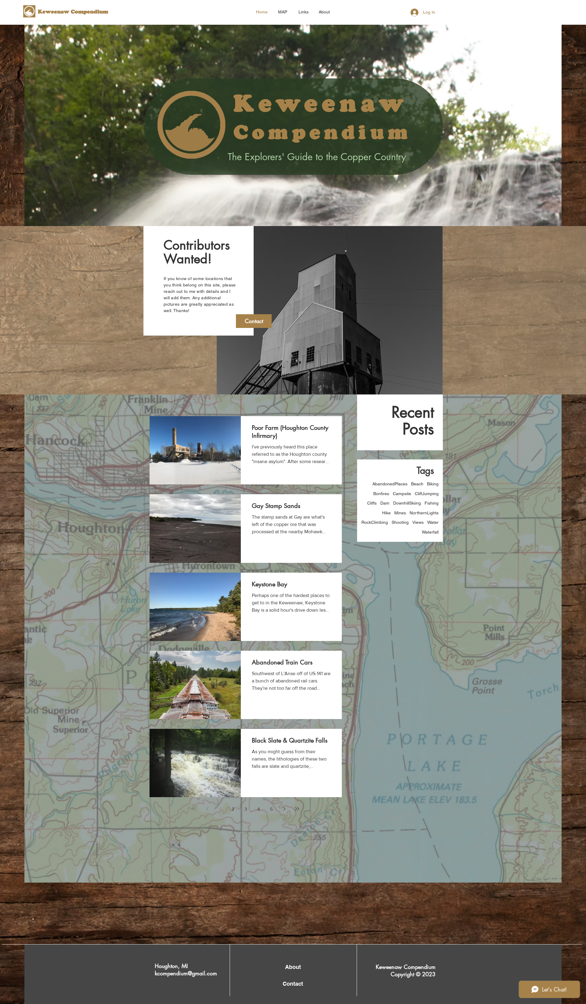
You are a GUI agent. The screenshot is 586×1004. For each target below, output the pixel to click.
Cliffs (372, 503)
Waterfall (430, 532)
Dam (384, 503)
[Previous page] (207, 808)
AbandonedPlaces (389, 483)
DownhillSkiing (407, 503)
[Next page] (284, 808)
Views (418, 522)
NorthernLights (424, 512)
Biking (433, 483)
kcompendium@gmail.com (186, 973)
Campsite (402, 493)
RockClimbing (374, 522)
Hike (386, 512)
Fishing (432, 503)
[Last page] (296, 808)
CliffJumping (427, 493)
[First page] (194, 808)
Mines (400, 512)
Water (433, 522)
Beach (417, 483)
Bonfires (381, 493)
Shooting (400, 522)
